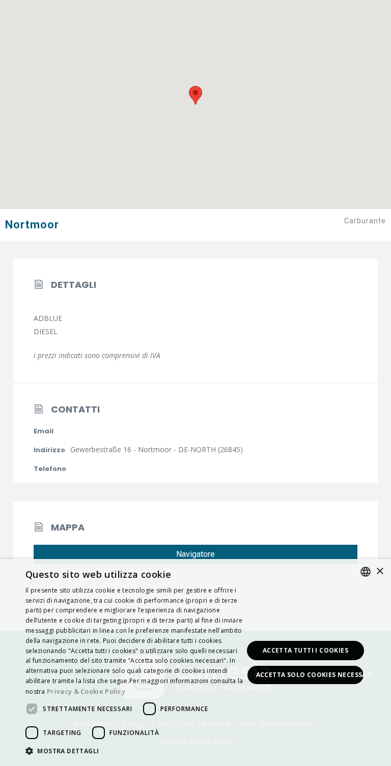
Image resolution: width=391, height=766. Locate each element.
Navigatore (195, 554)
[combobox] (365, 572)
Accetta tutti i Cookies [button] (305, 650)
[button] (134, 751)
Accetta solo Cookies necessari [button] (310, 674)
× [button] (379, 571)
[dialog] (195, 662)
